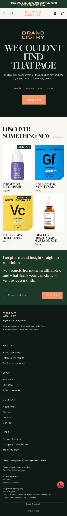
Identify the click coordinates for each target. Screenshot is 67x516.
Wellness (29, 88)
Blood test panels (12, 352)
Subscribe (52, 295)
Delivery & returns (12, 439)
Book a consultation (14, 363)
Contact (7, 422)
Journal (7, 417)
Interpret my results (13, 357)
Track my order (11, 449)
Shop (40, 88)
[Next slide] (63, 4)
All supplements (11, 390)
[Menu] (4, 13)
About (50, 88)
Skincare (8, 384)
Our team (8, 412)
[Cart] (63, 13)
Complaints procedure (15, 444)
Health (17, 88)
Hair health (9, 379)
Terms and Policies (33, 511)
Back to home (33, 99)
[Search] (12, 13)
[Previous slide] (4, 4)
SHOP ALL (58, 137)
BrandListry (37, 504)
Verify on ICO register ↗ (12, 482)
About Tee (8, 406)
